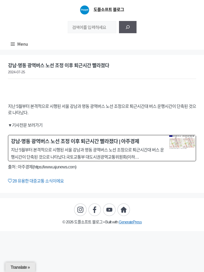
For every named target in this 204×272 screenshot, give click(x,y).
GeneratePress (130, 222)
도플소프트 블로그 (109, 9)
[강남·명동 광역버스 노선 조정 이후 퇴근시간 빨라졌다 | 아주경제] (102, 148)
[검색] (128, 27)
